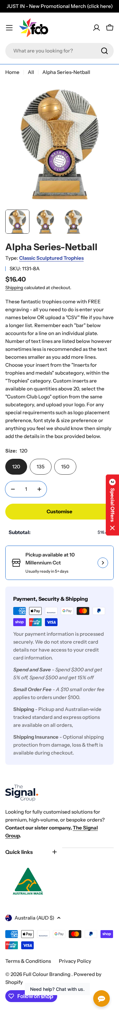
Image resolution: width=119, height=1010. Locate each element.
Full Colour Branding (47, 974)
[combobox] (59, 51)
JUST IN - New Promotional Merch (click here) (60, 6)
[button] (112, 505)
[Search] (104, 51)
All (31, 72)
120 (16, 466)
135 (41, 466)
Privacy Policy (75, 961)
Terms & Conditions (28, 961)
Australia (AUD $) (34, 918)
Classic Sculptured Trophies (51, 258)
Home (12, 72)
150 (65, 466)
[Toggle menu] (9, 28)
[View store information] (103, 562)
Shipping (14, 287)
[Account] (96, 28)
